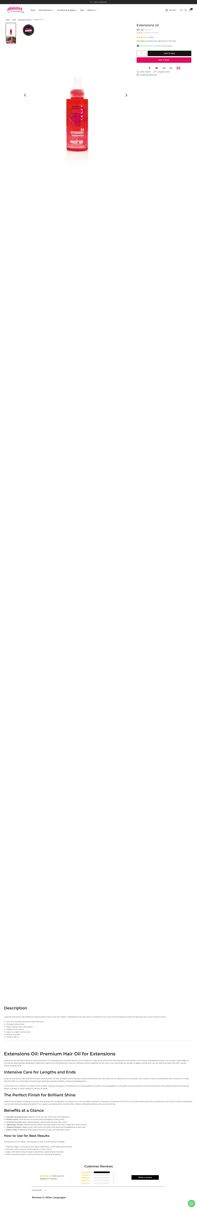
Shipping (140, 33)
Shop (33, 10)
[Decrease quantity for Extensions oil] (138, 53)
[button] (142, 37)
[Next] (126, 95)
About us (91, 10)
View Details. (167, 46)
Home (8, 19)
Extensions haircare (24, 19)
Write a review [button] (145, 1177)
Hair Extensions (45, 10)
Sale (82, 10)
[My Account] (181, 10)
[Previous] (25, 95)
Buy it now (164, 60)
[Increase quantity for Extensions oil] (144, 53)
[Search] (186, 10)
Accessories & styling (66, 10)
